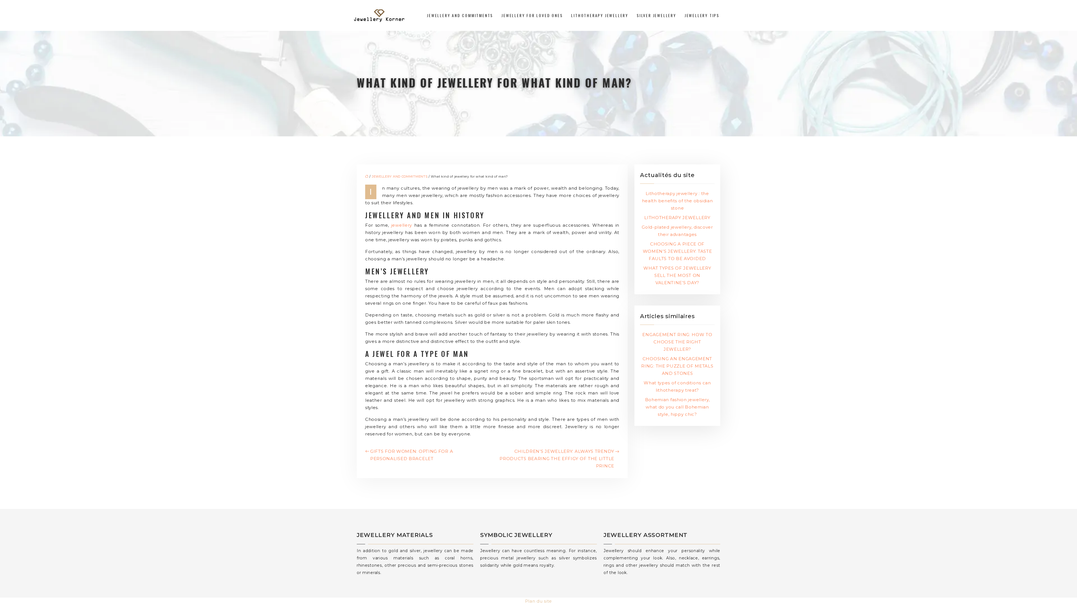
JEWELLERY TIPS (702, 15)
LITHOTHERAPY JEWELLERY (677, 217)
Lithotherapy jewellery (599, 15)
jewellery (402, 225)
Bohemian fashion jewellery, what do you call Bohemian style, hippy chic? (677, 407)
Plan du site (538, 601)
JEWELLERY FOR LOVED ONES (532, 15)
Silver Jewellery (656, 15)
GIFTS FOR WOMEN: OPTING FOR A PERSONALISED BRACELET (411, 455)
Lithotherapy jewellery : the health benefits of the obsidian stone (677, 201)
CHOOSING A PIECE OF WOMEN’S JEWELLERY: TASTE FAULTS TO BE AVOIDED (677, 251)
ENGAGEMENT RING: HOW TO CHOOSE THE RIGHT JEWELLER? (677, 342)
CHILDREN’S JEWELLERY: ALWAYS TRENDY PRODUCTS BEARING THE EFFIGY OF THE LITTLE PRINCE (557, 459)
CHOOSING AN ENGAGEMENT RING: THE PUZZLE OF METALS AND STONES (677, 366)
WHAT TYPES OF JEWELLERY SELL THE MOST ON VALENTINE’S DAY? (677, 275)
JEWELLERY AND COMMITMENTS (460, 15)
